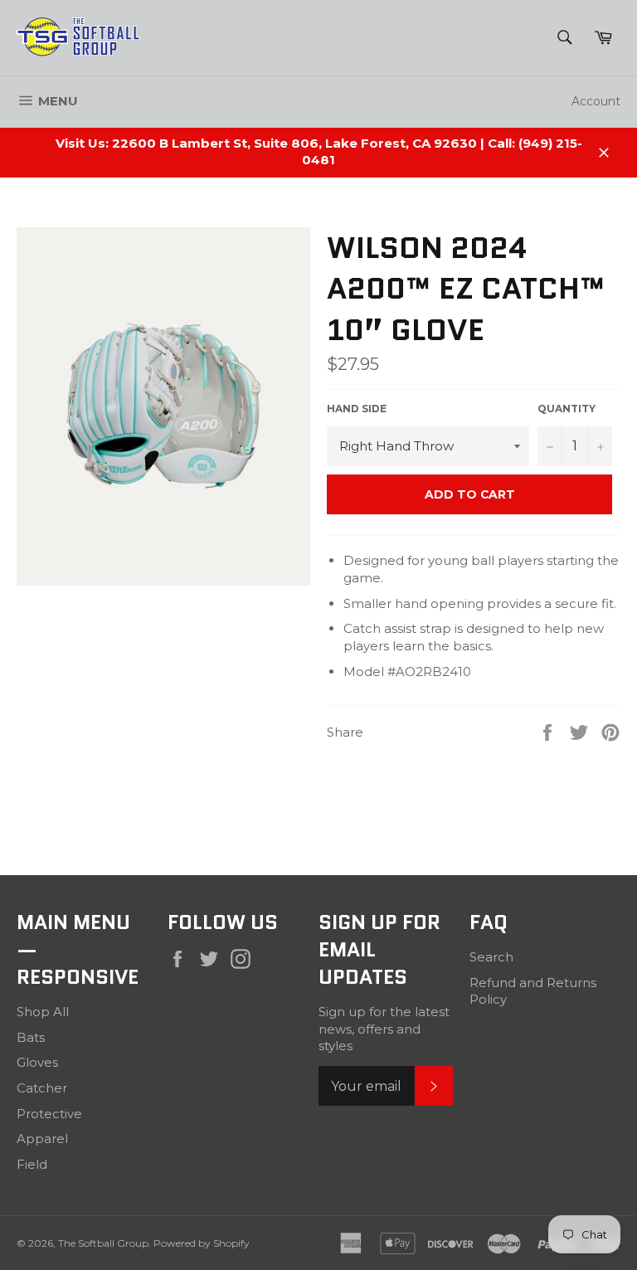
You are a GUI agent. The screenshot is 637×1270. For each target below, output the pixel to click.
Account (595, 101)
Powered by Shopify (201, 1243)
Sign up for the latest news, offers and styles (384, 1028)
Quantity (566, 408)
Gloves (37, 1062)
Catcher (42, 1088)
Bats (31, 1037)
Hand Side (357, 408)
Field (32, 1164)
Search (491, 957)
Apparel (42, 1138)
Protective (49, 1114)
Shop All (43, 1011)
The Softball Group (103, 1243)
